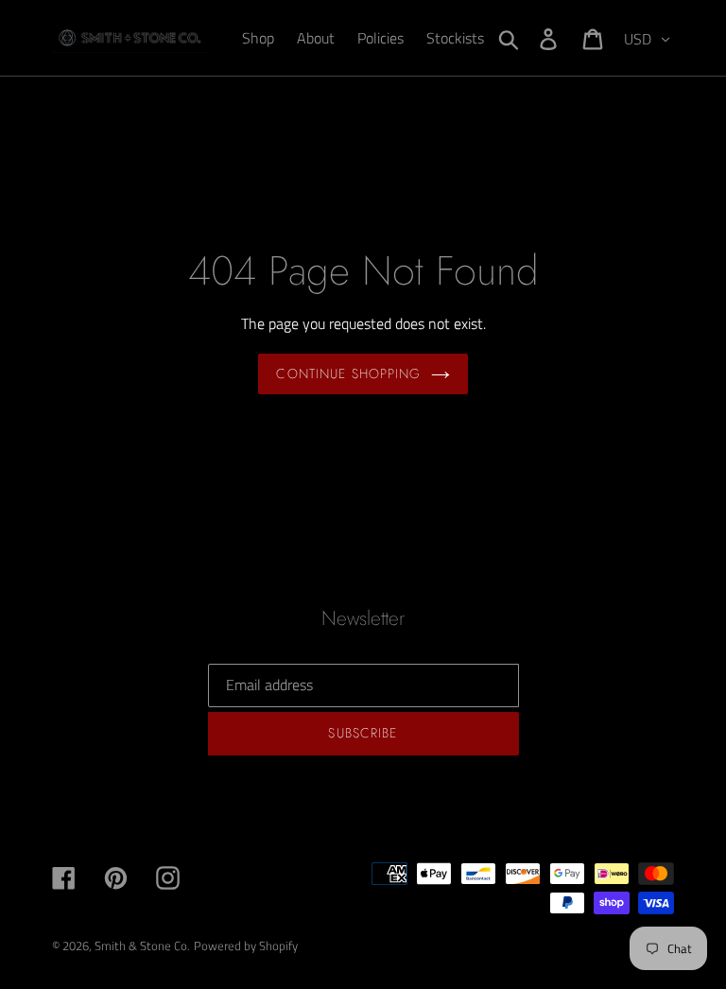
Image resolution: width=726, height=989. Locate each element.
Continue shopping (348, 373)
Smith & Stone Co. (142, 945)
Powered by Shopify (246, 945)
